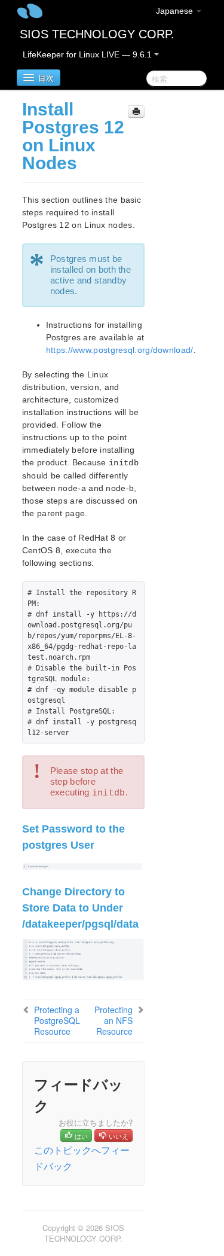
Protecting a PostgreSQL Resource (57, 1020)
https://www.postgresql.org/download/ (120, 350)
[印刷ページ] (136, 111)
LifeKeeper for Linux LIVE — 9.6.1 (88, 54)
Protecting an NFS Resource (113, 1020)
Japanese (175, 11)
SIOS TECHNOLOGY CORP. (97, 34)
